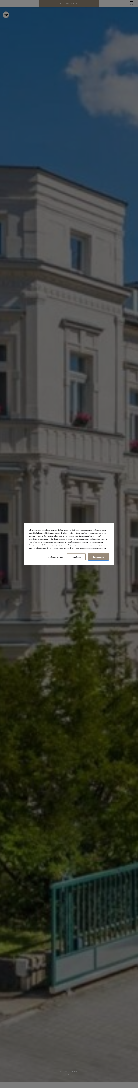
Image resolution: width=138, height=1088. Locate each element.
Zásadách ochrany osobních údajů (64, 536)
